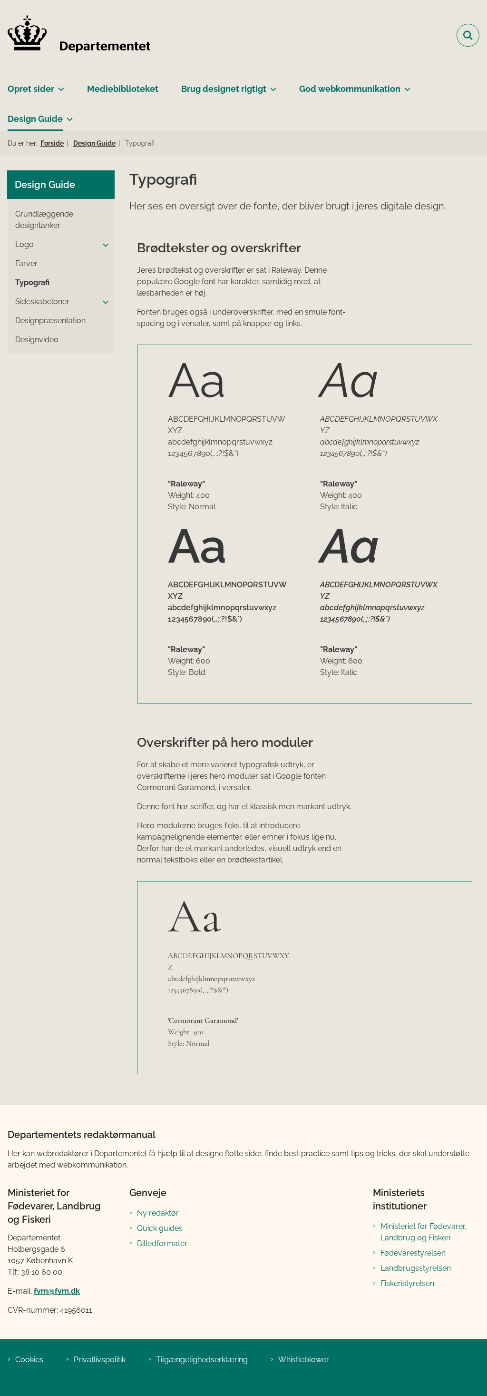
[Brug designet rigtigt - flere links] (271, 85)
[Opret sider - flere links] (59, 85)
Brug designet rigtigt (223, 89)
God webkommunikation (349, 89)
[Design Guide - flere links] (68, 115)
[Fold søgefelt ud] (468, 35)
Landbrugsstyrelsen (415, 1268)
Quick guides (160, 1228)
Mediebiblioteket (122, 89)
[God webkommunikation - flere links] (405, 85)
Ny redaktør (158, 1213)
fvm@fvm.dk (57, 1291)
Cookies (29, 1359)
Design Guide (35, 119)
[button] (103, 245)
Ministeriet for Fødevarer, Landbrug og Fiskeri (423, 1232)
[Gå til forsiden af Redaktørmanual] (75, 35)
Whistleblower (303, 1359)
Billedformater (162, 1243)
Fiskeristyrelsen (407, 1283)
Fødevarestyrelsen (413, 1252)
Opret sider (31, 89)
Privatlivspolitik (100, 1359)
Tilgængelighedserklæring (202, 1359)
